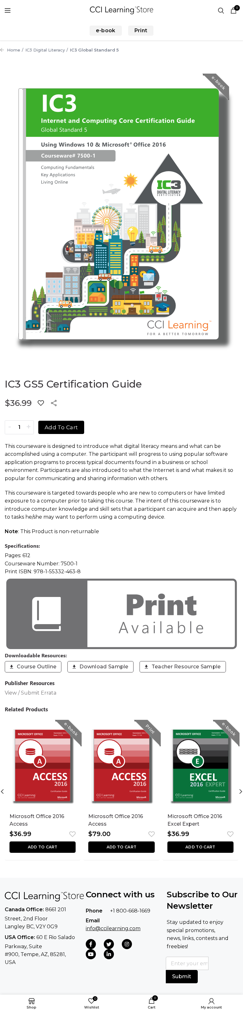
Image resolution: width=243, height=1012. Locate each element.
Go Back (2, 50)
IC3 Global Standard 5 (94, 49)
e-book (105, 30)
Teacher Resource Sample (186, 667)
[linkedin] (109, 954)
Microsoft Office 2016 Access (36, 820)
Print (140, 30)
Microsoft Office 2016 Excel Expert (194, 820)
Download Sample (103, 667)
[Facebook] (91, 944)
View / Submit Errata (30, 693)
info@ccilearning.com (113, 928)
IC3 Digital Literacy (45, 49)
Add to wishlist (41, 403)
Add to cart (61, 427)
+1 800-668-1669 (130, 911)
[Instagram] (127, 944)
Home (13, 49)
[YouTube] (91, 954)
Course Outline (36, 667)
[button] (42, 847)
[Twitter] (109, 944)
